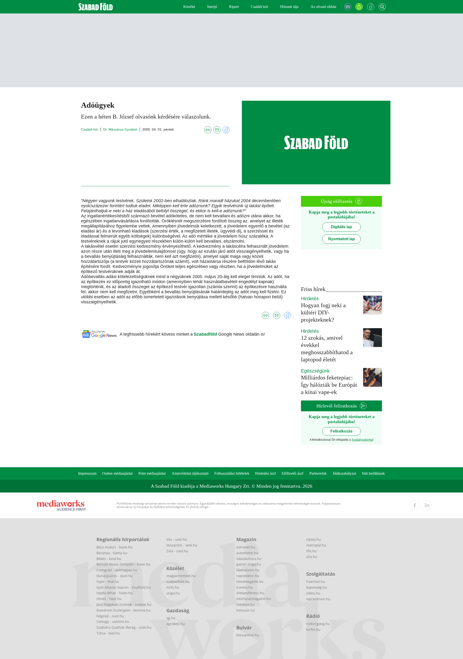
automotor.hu (247, 553)
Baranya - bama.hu (111, 553)
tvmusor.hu (245, 610)
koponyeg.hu (316, 587)
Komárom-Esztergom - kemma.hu (123, 610)
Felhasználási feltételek (231, 473)
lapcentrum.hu (318, 599)
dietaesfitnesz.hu (250, 593)
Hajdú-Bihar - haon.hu (114, 593)
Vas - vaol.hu (176, 539)
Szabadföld (206, 334)
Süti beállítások (373, 473)
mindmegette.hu (249, 581)
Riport (234, 7)
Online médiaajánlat (117, 473)
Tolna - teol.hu (108, 633)
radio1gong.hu (318, 623)
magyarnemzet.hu (181, 575)
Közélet (189, 7)
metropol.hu (316, 545)
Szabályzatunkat (362, 439)
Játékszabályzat (344, 473)
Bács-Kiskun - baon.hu (114, 547)
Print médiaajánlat (152, 473)
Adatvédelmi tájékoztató (190, 473)
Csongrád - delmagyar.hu (116, 570)
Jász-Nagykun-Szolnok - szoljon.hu (123, 604)
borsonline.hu (247, 635)
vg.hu (170, 618)
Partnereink (318, 473)
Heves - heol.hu (109, 598)
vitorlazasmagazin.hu (253, 598)
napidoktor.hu (247, 575)
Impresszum (87, 473)
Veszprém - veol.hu (181, 545)
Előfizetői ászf (292, 473)
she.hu (311, 556)
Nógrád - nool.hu (110, 616)
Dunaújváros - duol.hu (114, 575)
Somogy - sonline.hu (112, 621)
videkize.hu (245, 604)
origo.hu (173, 593)
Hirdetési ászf (265, 473)
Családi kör (259, 7)
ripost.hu (313, 539)
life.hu (311, 551)
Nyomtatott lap (341, 239)
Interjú (212, 7)
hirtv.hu (172, 587)
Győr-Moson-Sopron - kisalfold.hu (123, 587)
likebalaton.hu (247, 570)
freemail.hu (315, 581)
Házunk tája (289, 7)
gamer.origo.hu (248, 564)
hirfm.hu (313, 629)
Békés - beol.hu (108, 558)
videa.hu (313, 593)
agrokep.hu (175, 623)
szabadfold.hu (178, 581)
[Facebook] (370, 6)
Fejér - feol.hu (107, 581)
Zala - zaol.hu (177, 551)
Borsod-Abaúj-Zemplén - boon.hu (123, 564)
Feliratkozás (341, 431)
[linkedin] (427, 505)
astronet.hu (245, 547)
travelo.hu (244, 587)
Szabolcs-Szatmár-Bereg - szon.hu (123, 627)
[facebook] (415, 505)
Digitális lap (341, 227)
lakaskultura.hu (248, 558)
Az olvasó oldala (323, 7)
